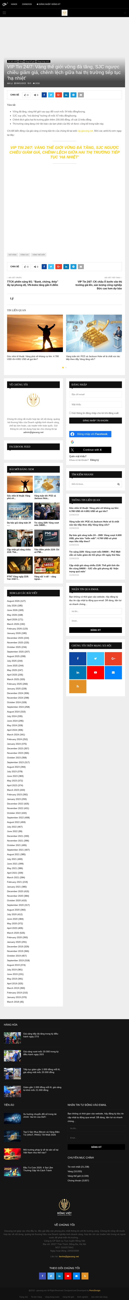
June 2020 (12, 919)
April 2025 (12, 674)
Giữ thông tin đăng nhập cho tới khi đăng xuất (94, 413)
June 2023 (12, 776)
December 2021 (15, 836)
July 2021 (12, 859)
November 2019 (15, 951)
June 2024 (12, 721)
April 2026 (12, 619)
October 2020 (14, 900)
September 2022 (15, 817)
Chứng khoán (74, 1180)
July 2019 (12, 969)
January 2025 (14, 688)
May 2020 (12, 923)
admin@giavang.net (33, 432)
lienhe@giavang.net (69, 1256)
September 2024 (15, 707)
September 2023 (15, 762)
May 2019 (12, 978)
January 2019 (14, 997)
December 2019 (15, 946)
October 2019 (14, 955)
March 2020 (13, 933)
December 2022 (15, 803)
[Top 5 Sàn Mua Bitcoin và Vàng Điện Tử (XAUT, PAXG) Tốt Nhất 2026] (12, 1136)
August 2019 (13, 965)
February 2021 (14, 882)
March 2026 (13, 624)
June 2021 (12, 863)
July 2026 (12, 605)
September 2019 (15, 960)
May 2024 (12, 725)
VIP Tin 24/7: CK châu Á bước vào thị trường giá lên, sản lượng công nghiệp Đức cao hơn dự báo (99, 285)
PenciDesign (94, 1290)
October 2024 (14, 702)
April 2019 (12, 983)
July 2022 (12, 826)
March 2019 (13, 988)
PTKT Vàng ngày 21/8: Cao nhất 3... (18, 577)
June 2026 (12, 610)
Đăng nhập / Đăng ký (49, 4)
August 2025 (13, 656)
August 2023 (13, 767)
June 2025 (12, 665)
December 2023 (15, 748)
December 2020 (15, 891)
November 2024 (15, 697)
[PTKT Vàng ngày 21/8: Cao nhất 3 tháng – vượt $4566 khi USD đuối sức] (20, 565)
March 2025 (13, 679)
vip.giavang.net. (86, 130)
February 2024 (14, 739)
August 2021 (13, 854)
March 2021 (13, 877)
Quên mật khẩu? (77, 456)
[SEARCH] (118, 484)
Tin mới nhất (12, 61)
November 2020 (15, 896)
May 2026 (12, 615)
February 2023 (14, 794)
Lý (12, 83)
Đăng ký (94, 460)
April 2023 (12, 785)
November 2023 (15, 753)
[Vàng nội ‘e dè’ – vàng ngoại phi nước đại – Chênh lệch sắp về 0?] (47, 565)
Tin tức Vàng (36, 1297)
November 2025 (15, 642)
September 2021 (15, 850)
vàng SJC (24, 255)
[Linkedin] (59, 1276)
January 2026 (14, 633)
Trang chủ (23, 1297)
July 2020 (12, 914)
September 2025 (15, 651)
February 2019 (14, 992)
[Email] (76, 1276)
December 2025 (15, 638)
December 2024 (15, 693)
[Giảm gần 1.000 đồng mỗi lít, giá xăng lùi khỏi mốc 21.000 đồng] (12, 1091)
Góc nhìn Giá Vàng (99, 1297)
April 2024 (12, 730)
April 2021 (12, 873)
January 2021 (14, 886)
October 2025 (14, 647)
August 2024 (13, 711)
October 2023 (14, 757)
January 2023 (14, 799)
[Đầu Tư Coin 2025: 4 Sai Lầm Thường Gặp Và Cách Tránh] (12, 1171)
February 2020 (14, 937)
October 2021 (14, 845)
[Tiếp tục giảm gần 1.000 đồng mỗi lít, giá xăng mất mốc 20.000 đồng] (12, 1073)
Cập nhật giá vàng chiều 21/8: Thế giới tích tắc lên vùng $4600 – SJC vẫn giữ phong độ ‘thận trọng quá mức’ (94, 568)
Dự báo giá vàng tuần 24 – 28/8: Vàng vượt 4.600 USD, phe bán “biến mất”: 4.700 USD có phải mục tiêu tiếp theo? (95, 538)
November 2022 (15, 808)
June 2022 (12, 831)
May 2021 (12, 868)
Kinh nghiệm (82, 1297)
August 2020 (13, 910)
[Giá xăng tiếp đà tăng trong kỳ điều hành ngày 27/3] (12, 1038)
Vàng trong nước (43, 61)
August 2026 (13, 601)
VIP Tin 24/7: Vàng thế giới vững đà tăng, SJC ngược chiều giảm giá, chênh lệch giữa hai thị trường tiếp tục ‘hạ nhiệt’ (64, 152)
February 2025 (14, 684)
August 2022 (13, 822)
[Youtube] (67, 1276)
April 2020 (12, 928)
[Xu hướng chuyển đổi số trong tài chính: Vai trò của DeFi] (12, 1118)
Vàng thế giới (30, 61)
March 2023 (13, 790)
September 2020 (15, 905)
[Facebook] (42, 1276)
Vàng (21, 61)
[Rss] (84, 1276)
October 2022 (14, 813)
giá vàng (13, 255)
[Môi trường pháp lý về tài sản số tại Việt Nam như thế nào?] (12, 1154)
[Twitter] (51, 1276)
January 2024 (14, 744)
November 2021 (15, 840)
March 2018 (13, 1002)
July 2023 (12, 771)
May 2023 (12, 780)
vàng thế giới (39, 255)
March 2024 (13, 734)
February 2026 (14, 628)
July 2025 (12, 661)
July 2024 (12, 716)
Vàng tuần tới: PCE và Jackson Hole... (45, 497)
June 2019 (12, 974)
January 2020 (14, 942)
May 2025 (12, 670)
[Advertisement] (64, 206)
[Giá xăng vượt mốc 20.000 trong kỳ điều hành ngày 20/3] (12, 1055)
